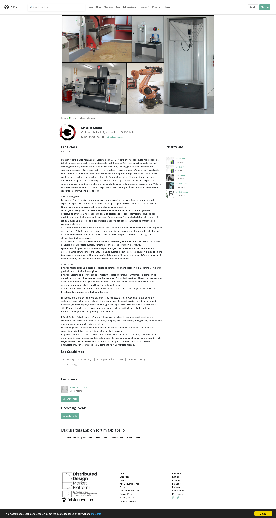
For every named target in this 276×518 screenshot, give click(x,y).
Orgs (98, 7)
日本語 (175, 497)
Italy (73, 118)
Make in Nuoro (87, 118)
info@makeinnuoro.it (113, 137)
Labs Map (124, 477)
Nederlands (178, 491)
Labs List (124, 473)
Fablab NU (180, 159)
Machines (108, 7)
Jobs (118, 7)
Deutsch (176, 473)
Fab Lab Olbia (181, 184)
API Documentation (130, 484)
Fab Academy (129, 7)
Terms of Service (128, 501)
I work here (71, 399)
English (175, 477)
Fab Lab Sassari (182, 192)
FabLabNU (180, 175)
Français (176, 484)
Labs (91, 7)
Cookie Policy (126, 494)
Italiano (176, 487)
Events (144, 7)
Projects (156, 7)
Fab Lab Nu (180, 167)
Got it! (263, 513)
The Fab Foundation (130, 491)
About (123, 480)
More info (96, 513)
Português (177, 494)
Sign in (252, 7)
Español (176, 480)
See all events (70, 416)
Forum (168, 7)
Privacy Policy (127, 497)
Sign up (265, 7)
